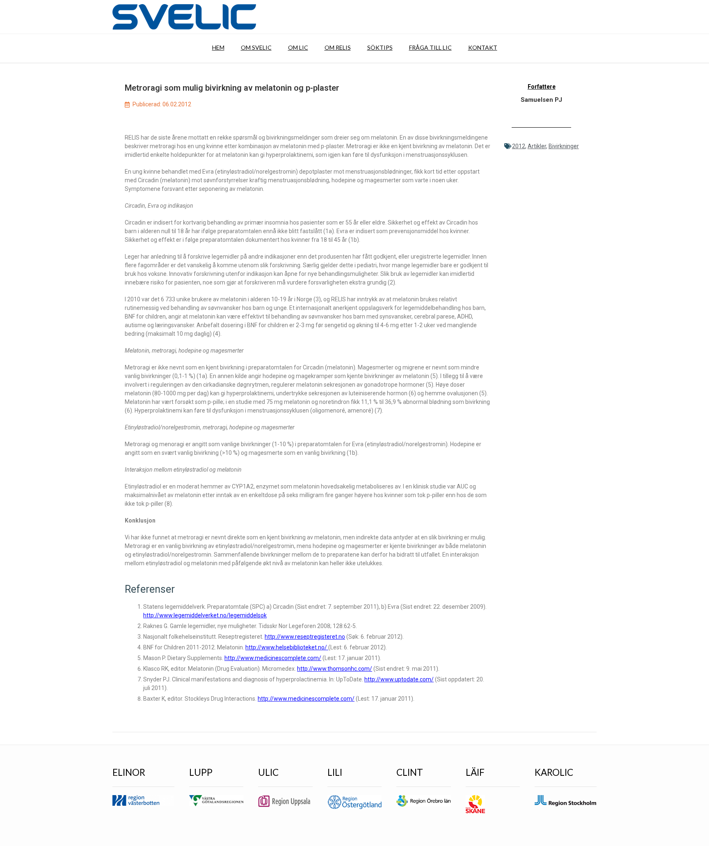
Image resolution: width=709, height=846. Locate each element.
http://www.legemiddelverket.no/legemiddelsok (205, 615)
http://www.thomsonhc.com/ (334, 668)
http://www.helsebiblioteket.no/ (286, 647)
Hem (218, 47)
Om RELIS (338, 47)
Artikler (537, 146)
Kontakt (482, 47)
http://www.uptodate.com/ (399, 679)
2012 (518, 146)
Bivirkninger (564, 146)
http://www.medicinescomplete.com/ (272, 658)
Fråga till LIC (430, 47)
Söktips (380, 47)
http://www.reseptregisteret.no (305, 636)
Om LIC (298, 47)
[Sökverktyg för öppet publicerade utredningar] (184, 17)
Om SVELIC (256, 47)
